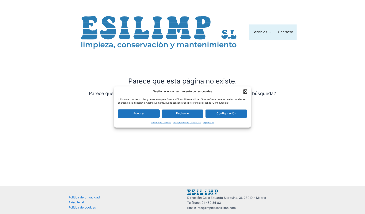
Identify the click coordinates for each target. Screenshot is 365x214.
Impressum (208, 122)
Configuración (226, 113)
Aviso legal (76, 202)
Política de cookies (161, 122)
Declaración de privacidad (187, 122)
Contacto (285, 32)
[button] (245, 92)
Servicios (260, 32)
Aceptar (138, 113)
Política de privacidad (84, 197)
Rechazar (182, 113)
